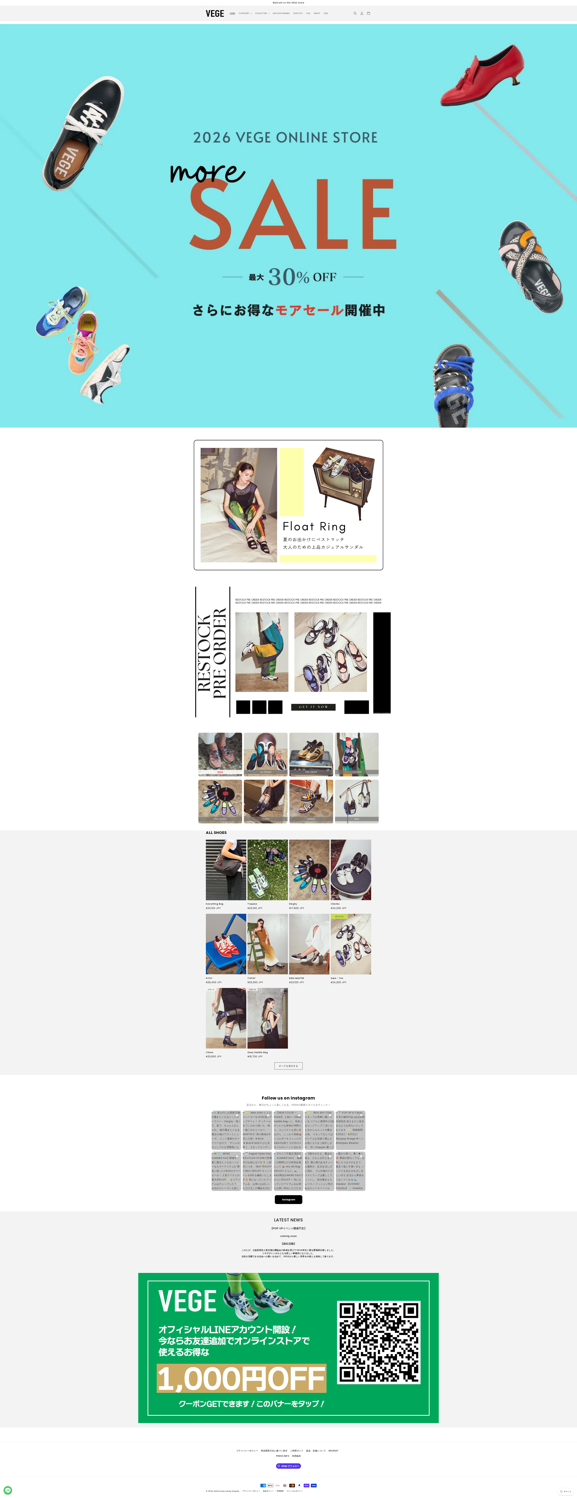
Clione (209, 1052)
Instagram (288, 1199)
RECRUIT (333, 1450)
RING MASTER (296, 978)
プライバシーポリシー (247, 1450)
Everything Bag (214, 904)
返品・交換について (316, 1450)
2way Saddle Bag (257, 1052)
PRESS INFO (282, 1455)
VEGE (216, 1491)
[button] (245, 13)
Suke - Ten (337, 978)
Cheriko (335, 904)
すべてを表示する (288, 1066)
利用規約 (296, 1455)
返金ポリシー (268, 1491)
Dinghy (293, 904)
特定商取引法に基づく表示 (274, 1450)
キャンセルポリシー (295, 1491)
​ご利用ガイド (296, 1450)
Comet (251, 978)
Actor (209, 978)
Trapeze (252, 904)
